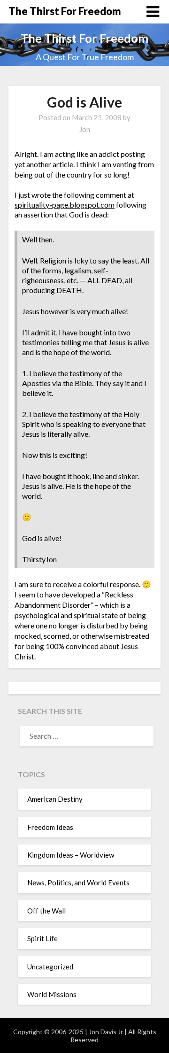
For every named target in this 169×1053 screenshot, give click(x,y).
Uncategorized (50, 966)
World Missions (52, 994)
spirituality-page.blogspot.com (65, 204)
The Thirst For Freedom (64, 11)
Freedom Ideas (50, 827)
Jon (84, 129)
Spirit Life (42, 938)
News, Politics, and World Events (78, 882)
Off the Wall (46, 910)
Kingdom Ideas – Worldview (70, 855)
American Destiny (55, 799)
